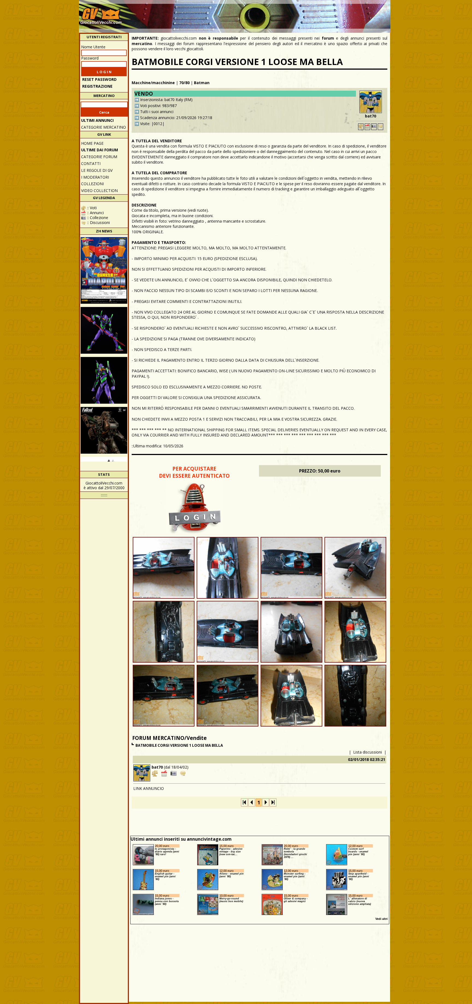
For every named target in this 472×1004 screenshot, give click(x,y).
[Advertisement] (289, 13)
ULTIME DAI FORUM (99, 149)
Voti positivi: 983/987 (158, 105)
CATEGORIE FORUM (99, 156)
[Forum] (380, 126)
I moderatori (95, 177)
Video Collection (99, 190)
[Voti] (361, 126)
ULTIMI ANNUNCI (97, 120)
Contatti (91, 163)
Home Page (92, 143)
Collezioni (92, 183)
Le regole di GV (97, 170)
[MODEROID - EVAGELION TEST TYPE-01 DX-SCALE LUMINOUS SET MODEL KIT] (104, 330)
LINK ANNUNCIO (148, 788)
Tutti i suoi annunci (156, 111)
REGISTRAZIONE (97, 86)
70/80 (184, 82)
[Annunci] (367, 126)
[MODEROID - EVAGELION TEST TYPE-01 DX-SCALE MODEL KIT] (104, 380)
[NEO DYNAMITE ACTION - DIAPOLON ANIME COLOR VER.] (104, 270)
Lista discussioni (367, 752)
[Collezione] (374, 126)
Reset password (99, 79)
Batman (202, 82)
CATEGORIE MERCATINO (103, 127)
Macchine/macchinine (153, 82)
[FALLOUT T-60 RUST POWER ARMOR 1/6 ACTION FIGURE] (104, 430)
